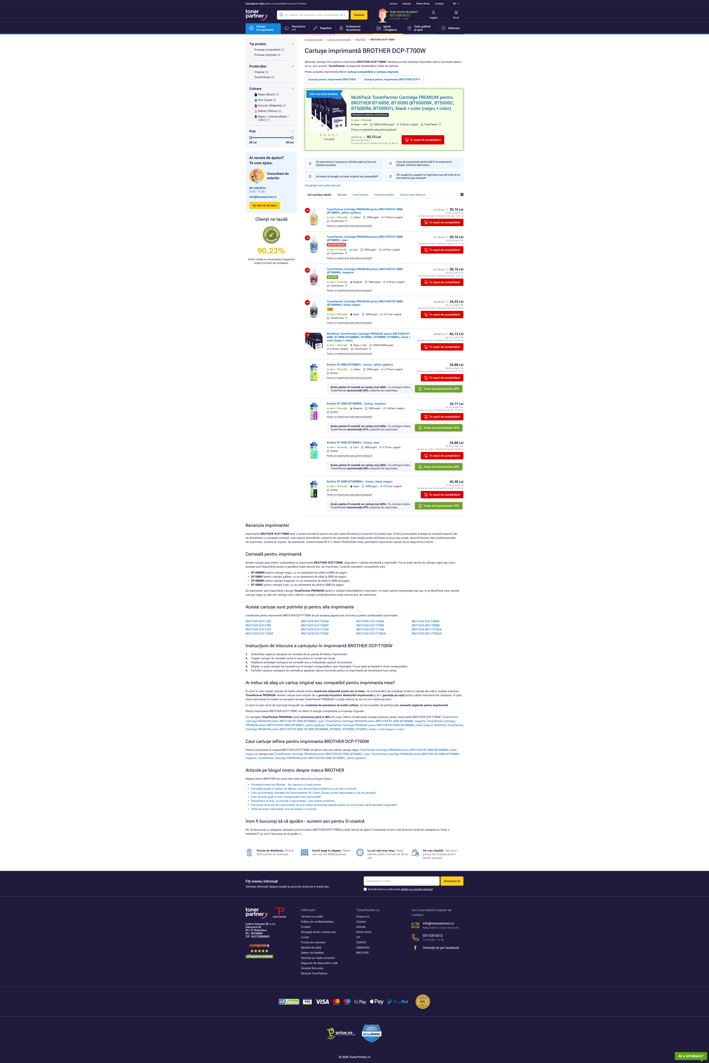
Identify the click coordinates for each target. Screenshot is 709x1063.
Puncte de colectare (313, 942)
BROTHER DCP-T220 (258, 621)
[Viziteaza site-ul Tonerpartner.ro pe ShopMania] (371, 1034)
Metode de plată (311, 947)
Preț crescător (361, 194)
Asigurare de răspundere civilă (319, 963)
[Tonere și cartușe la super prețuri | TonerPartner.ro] (256, 15)
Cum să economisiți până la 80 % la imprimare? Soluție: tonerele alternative (424, 163)
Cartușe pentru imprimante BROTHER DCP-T (392, 79)
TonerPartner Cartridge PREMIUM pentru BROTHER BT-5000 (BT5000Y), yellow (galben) (312, 758)
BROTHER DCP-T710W (370, 629)
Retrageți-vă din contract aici (318, 932)
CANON (361, 942)
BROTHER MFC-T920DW (427, 633)
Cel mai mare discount (412, 194)
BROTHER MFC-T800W (426, 625)
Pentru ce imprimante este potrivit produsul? (374, 129)
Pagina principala (314, 39)
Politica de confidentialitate (317, 921)
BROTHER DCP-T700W (370, 625)
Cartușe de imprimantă (339, 39)
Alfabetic (342, 194)
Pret (252, 131)
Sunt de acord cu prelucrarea (400, 889)
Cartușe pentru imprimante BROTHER (332, 79)
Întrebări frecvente (312, 968)
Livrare (393, 3)
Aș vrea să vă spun (265, 205)
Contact (439, 3)
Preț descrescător (384, 194)
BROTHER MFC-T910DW (427, 629)
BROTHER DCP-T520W (315, 633)
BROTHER (360, 39)
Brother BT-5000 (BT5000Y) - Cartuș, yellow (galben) (360, 364)
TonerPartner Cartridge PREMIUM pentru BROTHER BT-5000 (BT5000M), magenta (375, 721)
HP (358, 937)
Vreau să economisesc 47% (441, 505)
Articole (407, 3)
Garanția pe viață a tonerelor (318, 958)
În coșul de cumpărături (425, 139)
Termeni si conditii (312, 916)
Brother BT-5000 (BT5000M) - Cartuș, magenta (356, 403)
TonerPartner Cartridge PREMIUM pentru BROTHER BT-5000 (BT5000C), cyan (322, 754)
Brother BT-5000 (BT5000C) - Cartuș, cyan (353, 442)
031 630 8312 (400, 15)
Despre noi (362, 916)
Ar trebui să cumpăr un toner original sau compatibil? (347, 176)
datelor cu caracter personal (417, 889)
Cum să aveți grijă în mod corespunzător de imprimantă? (286, 796)
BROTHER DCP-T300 (258, 625)
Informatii (308, 910)
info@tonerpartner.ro (262, 197)
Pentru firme (422, 3)
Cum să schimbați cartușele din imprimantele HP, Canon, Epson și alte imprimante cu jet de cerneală (313, 792)
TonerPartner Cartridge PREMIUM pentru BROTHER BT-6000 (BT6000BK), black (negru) (379, 725)
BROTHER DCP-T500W (315, 625)
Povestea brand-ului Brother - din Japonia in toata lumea (286, 784)
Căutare (359, 15)
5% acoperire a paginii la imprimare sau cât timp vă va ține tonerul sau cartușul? (428, 176)
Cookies (305, 927)
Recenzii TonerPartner (314, 973)
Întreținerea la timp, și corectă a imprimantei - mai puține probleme (292, 801)
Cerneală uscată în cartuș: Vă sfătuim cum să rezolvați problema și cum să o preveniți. (304, 788)
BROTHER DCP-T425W (315, 621)
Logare (433, 17)
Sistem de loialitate (312, 952)
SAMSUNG (362, 947)
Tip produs (257, 44)
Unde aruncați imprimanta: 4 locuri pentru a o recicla (283, 809)
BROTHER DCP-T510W (315, 629)
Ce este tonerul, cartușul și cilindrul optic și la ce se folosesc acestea (346, 163)
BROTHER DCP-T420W (259, 633)
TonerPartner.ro (367, 910)
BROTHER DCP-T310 (258, 629)
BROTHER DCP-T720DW (371, 633)
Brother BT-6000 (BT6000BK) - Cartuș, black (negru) (359, 481)
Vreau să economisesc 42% (441, 388)
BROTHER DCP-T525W (370, 621)
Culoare (255, 89)
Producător (258, 66)
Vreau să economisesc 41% (441, 427)
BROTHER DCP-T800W (425, 621)
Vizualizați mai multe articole (322, 185)
